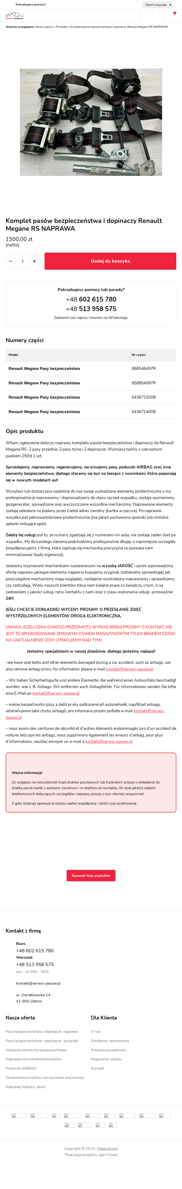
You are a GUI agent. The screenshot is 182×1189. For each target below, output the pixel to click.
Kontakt (97, 1068)
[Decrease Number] (10, 261)
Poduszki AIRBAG (21, 1068)
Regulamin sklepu (106, 1059)
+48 (91, 299)
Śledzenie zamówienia (110, 1040)
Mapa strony (107, 1148)
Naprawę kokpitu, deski (26, 1087)
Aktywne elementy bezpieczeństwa (36, 1050)
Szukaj (146, 16)
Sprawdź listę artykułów (91, 876)
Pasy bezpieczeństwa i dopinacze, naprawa (42, 1031)
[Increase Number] (34, 261)
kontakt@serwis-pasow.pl (129, 669)
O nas (96, 1031)
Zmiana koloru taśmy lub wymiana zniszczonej (45, 1077)
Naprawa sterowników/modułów (33, 1059)
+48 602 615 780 (35, 951)
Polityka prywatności (108, 1050)
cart (170, 16)
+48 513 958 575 (35, 964)
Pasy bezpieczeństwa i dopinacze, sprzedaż (42, 1040)
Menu (134, 16)
